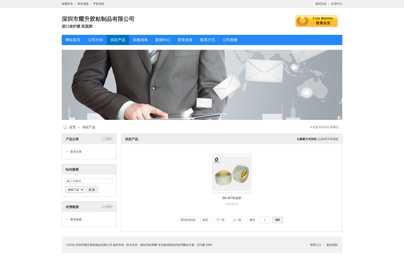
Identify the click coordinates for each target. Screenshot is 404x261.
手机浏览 (98, 3)
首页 (72, 127)
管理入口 (315, 245)
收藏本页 (67, 3)
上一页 (237, 220)
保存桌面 (83, 3)
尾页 (252, 220)
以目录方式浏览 (328, 139)
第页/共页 (188, 220)
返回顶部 (332, 245)
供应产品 (88, 127)
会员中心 (336, 3)
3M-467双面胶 (231, 198)
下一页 (220, 220)
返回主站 (321, 3)
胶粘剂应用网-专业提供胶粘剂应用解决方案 (167, 245)
